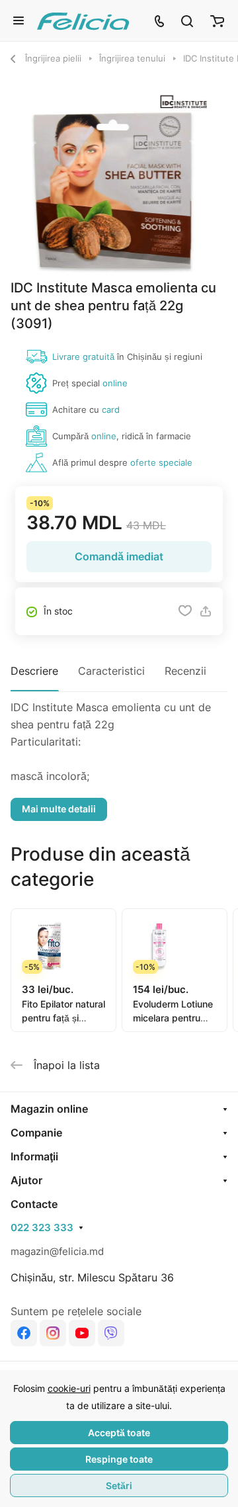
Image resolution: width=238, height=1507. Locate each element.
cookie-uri (69, 1388)
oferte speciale (161, 462)
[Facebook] (24, 1333)
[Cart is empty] (217, 20)
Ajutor (26, 1180)
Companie (36, 1132)
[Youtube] (82, 1333)
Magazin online (49, 1108)
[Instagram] (53, 1333)
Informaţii (34, 1156)
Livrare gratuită (83, 356)
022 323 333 (42, 1228)
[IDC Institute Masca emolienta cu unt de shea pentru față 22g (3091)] (119, 184)
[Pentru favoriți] (185, 611)
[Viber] (111, 1333)
